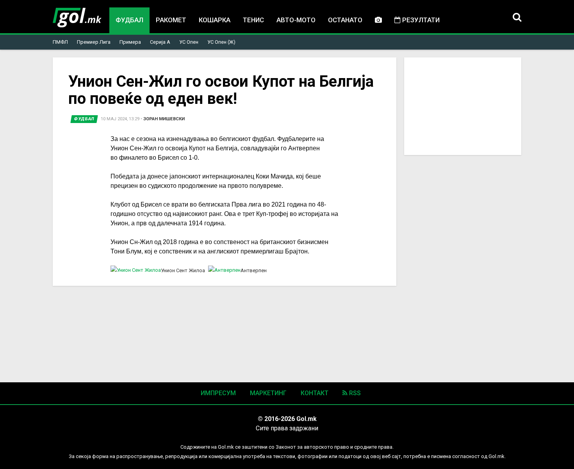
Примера (130, 42)
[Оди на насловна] (77, 17)
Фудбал (129, 20)
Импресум (218, 393)
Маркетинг (268, 393)
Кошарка (214, 20)
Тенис (253, 20)
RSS (354, 393)
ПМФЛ (60, 42)
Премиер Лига (94, 42)
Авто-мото (296, 20)
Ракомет (171, 20)
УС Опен (188, 42)
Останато (345, 20)
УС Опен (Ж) (221, 42)
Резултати (420, 20)
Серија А (160, 42)
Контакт (314, 393)
